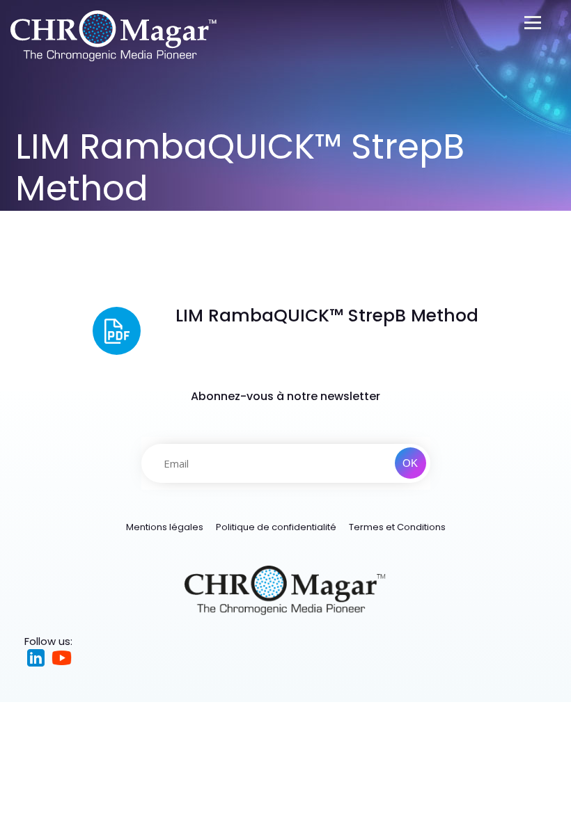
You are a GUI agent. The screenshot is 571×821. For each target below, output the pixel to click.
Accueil (32, 219)
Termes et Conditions (397, 527)
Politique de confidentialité (276, 527)
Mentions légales (164, 527)
